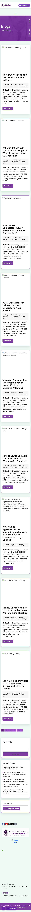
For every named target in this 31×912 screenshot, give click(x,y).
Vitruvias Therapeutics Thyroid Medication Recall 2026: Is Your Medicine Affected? (14, 384)
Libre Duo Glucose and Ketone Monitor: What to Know (14, 77)
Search (7, 742)
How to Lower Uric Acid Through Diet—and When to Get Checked (14, 458)
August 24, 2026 (10, 693)
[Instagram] (9, 824)
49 (14, 730)
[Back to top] (24, 901)
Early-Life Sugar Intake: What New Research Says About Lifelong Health (15, 684)
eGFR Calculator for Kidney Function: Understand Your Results (13, 306)
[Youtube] (6, 824)
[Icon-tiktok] (15, 824)
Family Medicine (7, 895)
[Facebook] (3, 824)
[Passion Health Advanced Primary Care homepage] (9, 5)
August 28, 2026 (10, 84)
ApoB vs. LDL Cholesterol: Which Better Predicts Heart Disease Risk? (13, 229)
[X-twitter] (12, 824)
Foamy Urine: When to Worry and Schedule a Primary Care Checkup (14, 610)
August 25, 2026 (10, 465)
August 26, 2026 (10, 392)
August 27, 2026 (10, 160)
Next (19, 730)
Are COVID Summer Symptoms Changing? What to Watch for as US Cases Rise (14, 151)
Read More (8, 108)
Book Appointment (24, 5)
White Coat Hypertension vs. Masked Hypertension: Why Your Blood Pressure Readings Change (14, 533)
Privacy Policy (21, 908)
